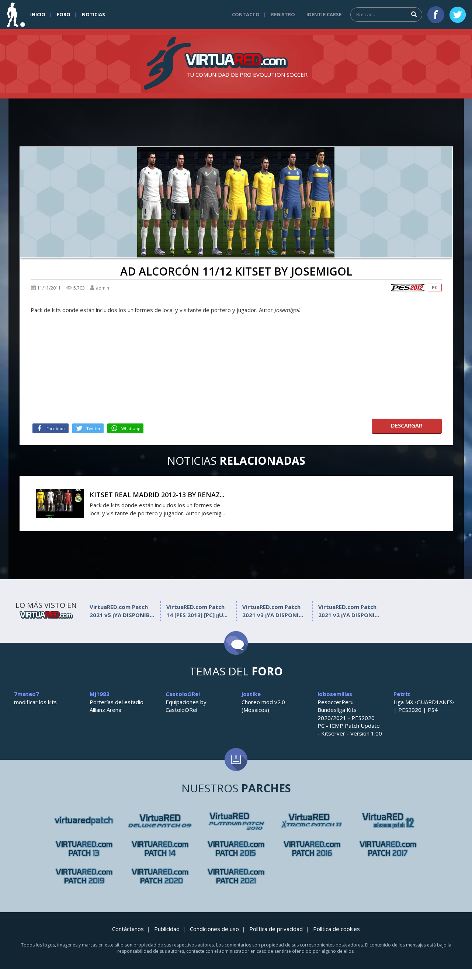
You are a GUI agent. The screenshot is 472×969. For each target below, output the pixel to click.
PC (435, 287)
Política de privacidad (276, 928)
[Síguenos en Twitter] (458, 15)
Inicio (37, 14)
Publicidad (167, 928)
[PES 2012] (407, 287)
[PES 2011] (387, 821)
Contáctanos (128, 928)
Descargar (406, 425)
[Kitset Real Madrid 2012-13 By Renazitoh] (60, 502)
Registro (283, 14)
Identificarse (323, 14)
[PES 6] (84, 821)
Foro (63, 14)
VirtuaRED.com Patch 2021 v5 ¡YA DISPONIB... (122, 610)
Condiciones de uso (214, 928)
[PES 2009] (236, 821)
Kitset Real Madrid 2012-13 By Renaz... (157, 494)
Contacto (246, 14)
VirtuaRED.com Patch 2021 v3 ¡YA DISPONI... (272, 610)
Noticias (93, 14)
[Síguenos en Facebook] (435, 14)
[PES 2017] (387, 848)
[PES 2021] (236, 876)
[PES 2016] (312, 848)
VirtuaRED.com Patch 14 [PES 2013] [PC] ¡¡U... (197, 610)
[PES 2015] (236, 848)
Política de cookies (336, 928)
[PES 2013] (160, 848)
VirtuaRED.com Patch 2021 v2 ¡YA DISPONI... (348, 610)
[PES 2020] (160, 876)
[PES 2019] (84, 876)
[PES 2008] (160, 821)
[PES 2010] (312, 821)
